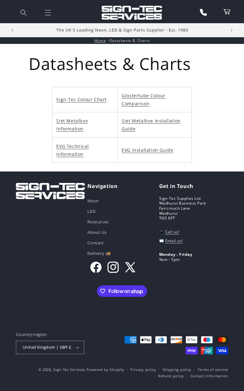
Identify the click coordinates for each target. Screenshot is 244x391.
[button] (23, 13)
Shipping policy (177, 369)
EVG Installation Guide (147, 150)
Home (100, 40)
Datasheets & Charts (129, 40)
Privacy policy (143, 369)
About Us (96, 232)
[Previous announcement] (12, 30)
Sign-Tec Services (69, 369)
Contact (95, 243)
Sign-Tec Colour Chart (81, 99)
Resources (97, 222)
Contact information (209, 376)
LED (91, 211)
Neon (92, 201)
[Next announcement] (232, 30)
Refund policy (171, 376)
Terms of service (213, 369)
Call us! (172, 231)
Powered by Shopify (105, 369)
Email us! (174, 240)
